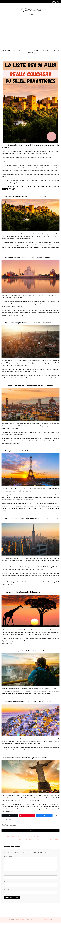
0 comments (30, 830)
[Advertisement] (30, 29)
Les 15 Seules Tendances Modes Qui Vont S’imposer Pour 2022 (20, 836)
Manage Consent (46, 919)
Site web (6, 889)
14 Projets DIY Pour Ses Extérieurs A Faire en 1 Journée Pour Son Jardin (38, 839)
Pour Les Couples (30, 47)
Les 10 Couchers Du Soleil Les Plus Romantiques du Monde (30, 51)
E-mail (6, 882)
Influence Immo (22, 919)
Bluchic (38, 919)
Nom (6, 874)
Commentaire (8, 856)
